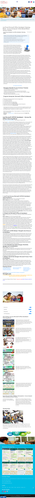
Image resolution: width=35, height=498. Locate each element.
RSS (24, 487)
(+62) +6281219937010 (6, 480)
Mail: (3, 483)
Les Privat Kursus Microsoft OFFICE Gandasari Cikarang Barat (13, 36)
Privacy (15, 487)
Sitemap (22, 487)
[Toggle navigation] (2, 5)
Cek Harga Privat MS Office (17, 85)
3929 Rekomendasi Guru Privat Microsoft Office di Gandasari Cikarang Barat (7, 268)
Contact (12, 487)
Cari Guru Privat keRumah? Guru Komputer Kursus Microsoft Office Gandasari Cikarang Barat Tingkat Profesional (17, 13)
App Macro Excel (11, 113)
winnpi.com (18, 495)
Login (2, 2)
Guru (8, 122)
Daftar (5, 2)
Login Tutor (18, 487)
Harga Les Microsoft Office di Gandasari (10, 37)
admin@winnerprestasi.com (8, 483)
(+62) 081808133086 (7, 481)
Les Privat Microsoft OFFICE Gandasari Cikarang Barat (15, 272)
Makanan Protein (13, 133)
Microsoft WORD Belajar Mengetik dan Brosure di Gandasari (13, 38)
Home (2, 18)
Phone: (3, 481)
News (10, 487)
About (5, 487)
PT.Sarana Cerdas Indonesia (16, 496)
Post (7, 487)
